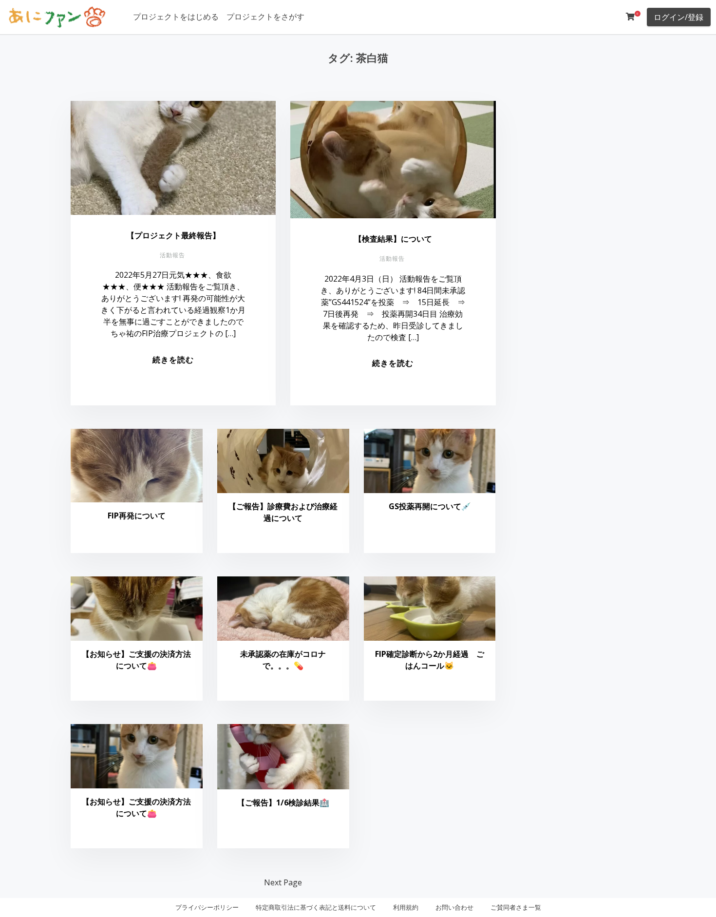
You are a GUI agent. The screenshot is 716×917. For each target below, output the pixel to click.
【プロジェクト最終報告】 (173, 235)
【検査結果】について (393, 238)
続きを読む (173, 359)
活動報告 (172, 255)
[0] (630, 16)
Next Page (283, 882)
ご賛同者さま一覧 (515, 907)
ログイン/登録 (678, 17)
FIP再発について (137, 515)
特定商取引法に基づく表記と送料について (316, 907)
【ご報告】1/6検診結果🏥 (283, 802)
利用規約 (405, 907)
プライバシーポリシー (207, 907)
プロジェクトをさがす (265, 16)
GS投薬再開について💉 (430, 506)
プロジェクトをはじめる (176, 16)
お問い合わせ (454, 907)
